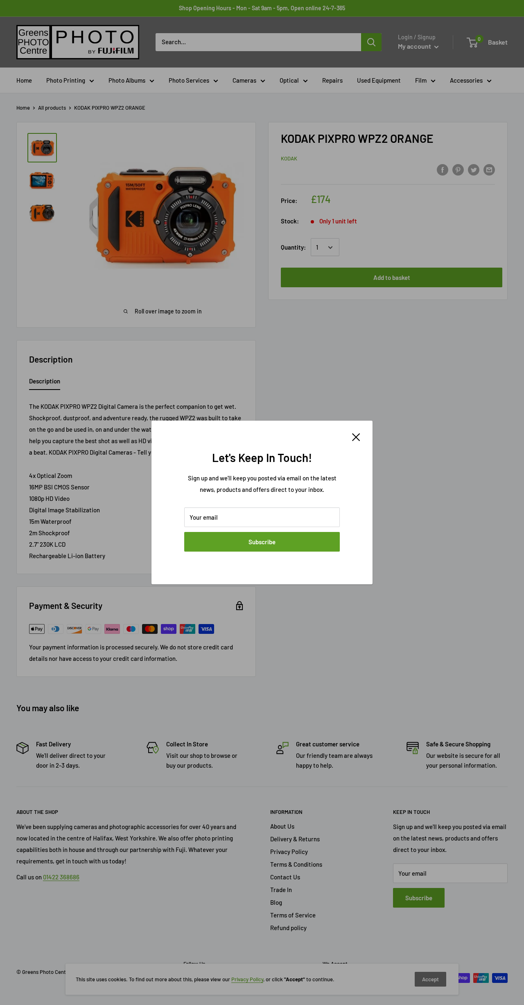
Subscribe (262, 541)
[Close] (356, 436)
